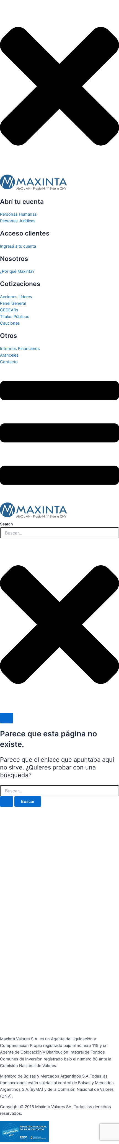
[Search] (6, 718)
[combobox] (59, 532)
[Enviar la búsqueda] (6, 801)
